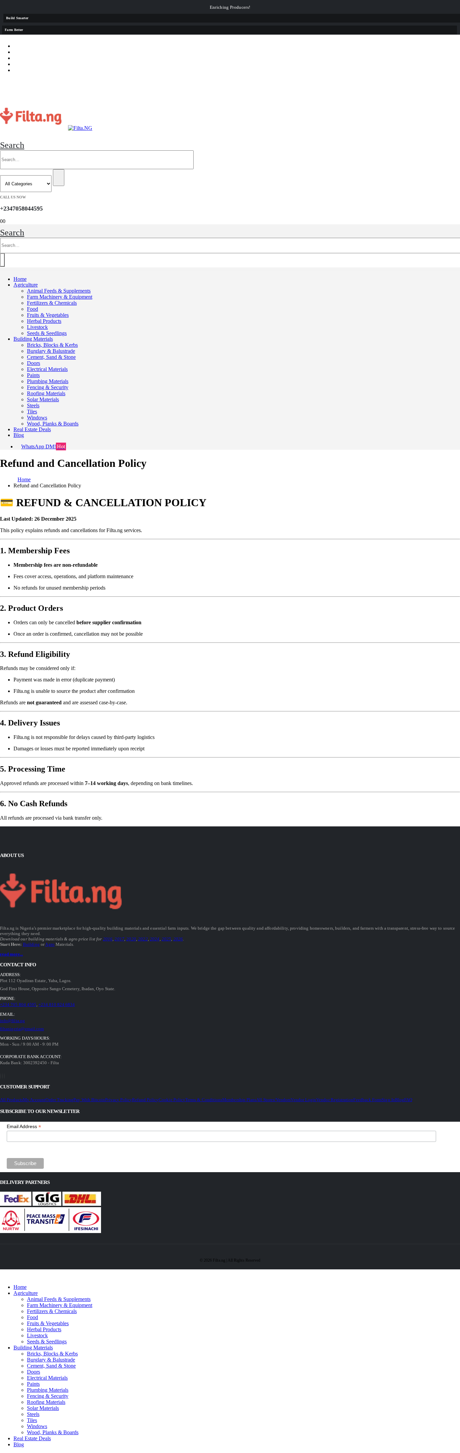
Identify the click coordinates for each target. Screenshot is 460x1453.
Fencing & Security (47, 387)
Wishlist (31, 58)
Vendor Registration (334, 1099)
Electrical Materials (47, 369)
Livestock (37, 327)
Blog (18, 435)
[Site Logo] (46, 128)
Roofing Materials (46, 393)
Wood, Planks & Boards (52, 423)
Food (32, 309)
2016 (108, 938)
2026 (178, 938)
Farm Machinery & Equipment (59, 297)
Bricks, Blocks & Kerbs (52, 345)
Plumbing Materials (47, 381)
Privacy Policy (118, 1099)
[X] (2, 1076)
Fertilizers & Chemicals (52, 303)
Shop (26, 46)
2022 (143, 938)
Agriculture (25, 285)
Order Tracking (59, 1099)
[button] (12, 145)
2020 (131, 938)
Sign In (388, 1099)
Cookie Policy (172, 1099)
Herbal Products (44, 321)
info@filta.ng (12, 1020)
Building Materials (33, 339)
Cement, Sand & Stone (51, 357)
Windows (37, 417)
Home (20, 279)
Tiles (32, 411)
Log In (28, 70)
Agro (50, 944)
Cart (26, 64)
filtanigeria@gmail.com (22, 1028)
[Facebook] (0, 1076)
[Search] (58, 177)
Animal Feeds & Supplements (59, 291)
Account (32, 52)
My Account (34, 1099)
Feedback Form (367, 1099)
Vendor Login (303, 1099)
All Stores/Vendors (273, 1099)
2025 (166, 938)
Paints (33, 375)
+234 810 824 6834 (56, 1004)
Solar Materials (43, 399)
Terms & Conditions (203, 1099)
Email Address (24, 1126)
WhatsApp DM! (43, 446)
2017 (119, 938)
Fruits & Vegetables (48, 315)
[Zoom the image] (18, 892)
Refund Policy (145, 1099)
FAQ (408, 1099)
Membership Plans (239, 1099)
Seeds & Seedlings (47, 333)
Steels (33, 405)
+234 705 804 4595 (18, 1004)
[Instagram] (4, 1076)
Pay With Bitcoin (89, 1099)
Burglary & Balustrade (51, 351)
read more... (11, 954)
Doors (33, 363)
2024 (155, 938)
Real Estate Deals (32, 429)
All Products (11, 1099)
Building (31, 944)
